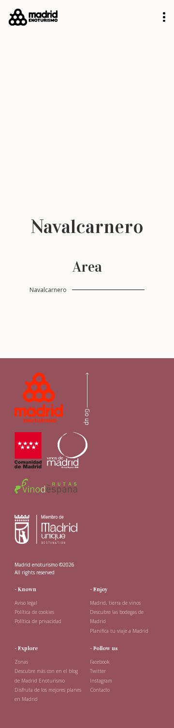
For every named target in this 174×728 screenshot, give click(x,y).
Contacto (100, 689)
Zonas (21, 661)
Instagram (101, 680)
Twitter (98, 671)
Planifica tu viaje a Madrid (119, 630)
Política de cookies (34, 612)
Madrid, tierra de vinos (115, 602)
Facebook (100, 661)
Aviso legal (25, 602)
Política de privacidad (37, 621)
